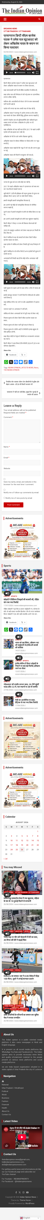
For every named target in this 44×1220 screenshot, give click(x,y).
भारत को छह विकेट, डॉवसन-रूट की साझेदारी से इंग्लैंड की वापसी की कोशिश (27, 645)
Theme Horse (25, 1200)
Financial (5, 1104)
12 (22, 840)
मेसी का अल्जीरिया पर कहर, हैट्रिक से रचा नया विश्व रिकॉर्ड (26, 701)
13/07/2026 (20, 671)
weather (18, 931)
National (5, 1085)
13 (27, 840)
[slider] (20, 72)
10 (11, 840)
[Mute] (33, 72)
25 (17, 850)
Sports (7, 565)
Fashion (5, 1101)
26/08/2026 (8, 904)
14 (32, 840)
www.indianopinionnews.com (25, 52)
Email (6, 458)
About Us (5, 1111)
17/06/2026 (20, 705)
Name (7, 447)
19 (22, 845)
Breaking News (10, 29)
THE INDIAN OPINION (11, 370)
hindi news (8, 1006)
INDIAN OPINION (14, 368)
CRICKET (7, 596)
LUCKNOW (19, 1006)
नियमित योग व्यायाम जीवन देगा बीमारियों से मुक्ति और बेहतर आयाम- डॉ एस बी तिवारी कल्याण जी (22, 383)
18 (17, 845)
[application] (22, 65)
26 (22, 850)
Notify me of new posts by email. (19, 498)
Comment (8, 417)
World (27, 931)
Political (5, 1091)
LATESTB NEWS (27, 368)
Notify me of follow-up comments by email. (21, 492)
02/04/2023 (8, 52)
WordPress (29, 1203)
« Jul (5, 859)
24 (11, 850)
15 (38, 840)
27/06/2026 (8, 690)
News (36, 368)
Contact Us (6, 1114)
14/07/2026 (20, 651)
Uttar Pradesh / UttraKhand (17, 31)
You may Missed (13, 867)
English (26, 1218)
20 (27, 845)
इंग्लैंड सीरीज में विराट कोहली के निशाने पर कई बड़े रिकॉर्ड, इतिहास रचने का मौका (27, 666)
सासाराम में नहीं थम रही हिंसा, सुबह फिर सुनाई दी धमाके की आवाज (22, 393)
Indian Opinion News (28, 1197)
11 (17, 840)
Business (5, 1098)
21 (32, 845)
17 (11, 845)
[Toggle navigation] (5, 19)
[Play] (7, 72)
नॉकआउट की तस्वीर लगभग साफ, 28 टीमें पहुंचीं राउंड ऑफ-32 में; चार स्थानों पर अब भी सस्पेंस (21, 685)
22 (38, 845)
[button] (22, 65)
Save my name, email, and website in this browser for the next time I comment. (20, 483)
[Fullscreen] (37, 72)
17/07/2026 (8, 606)
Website (7, 468)
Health (4, 1108)
